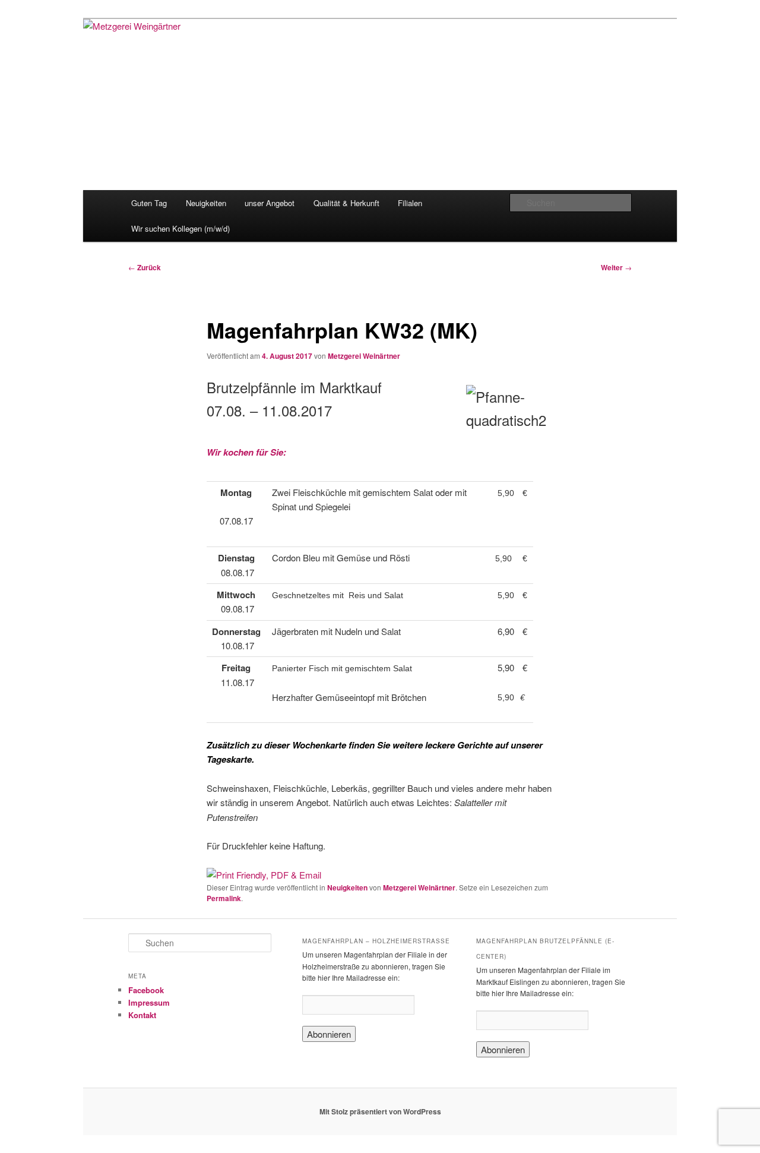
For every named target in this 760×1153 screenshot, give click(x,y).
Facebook (146, 990)
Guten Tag (149, 203)
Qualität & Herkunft (346, 203)
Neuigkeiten (206, 203)
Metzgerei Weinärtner (364, 355)
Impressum (149, 1002)
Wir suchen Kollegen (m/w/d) (180, 228)
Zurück (144, 267)
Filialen (410, 203)
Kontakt (142, 1015)
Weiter (616, 267)
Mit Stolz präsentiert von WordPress (380, 1111)
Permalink (224, 898)
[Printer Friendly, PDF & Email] (264, 874)
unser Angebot (269, 203)
